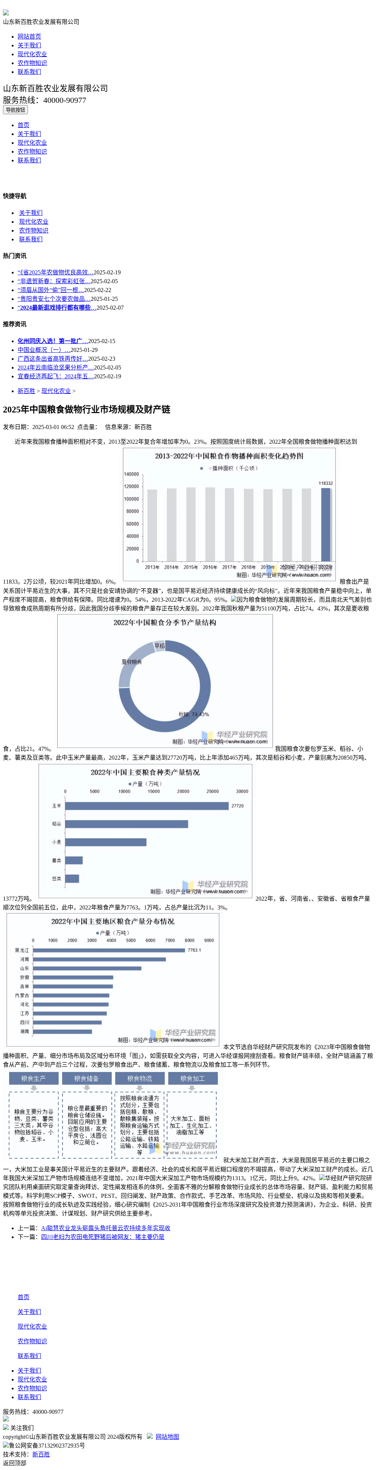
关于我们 (29, 45)
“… (57, 308)
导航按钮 (15, 110)
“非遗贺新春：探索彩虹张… (54, 281)
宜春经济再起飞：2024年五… (56, 376)
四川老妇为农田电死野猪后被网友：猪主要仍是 (102, 1237)
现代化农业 (32, 54)
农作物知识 (32, 63)
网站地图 (167, 1437)
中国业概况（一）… (44, 350)
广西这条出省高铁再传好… (53, 359)
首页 (23, 125)
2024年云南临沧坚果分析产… (56, 367)
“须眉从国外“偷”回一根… (51, 290)
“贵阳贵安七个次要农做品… (54, 299)
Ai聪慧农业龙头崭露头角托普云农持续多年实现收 (105, 1228)
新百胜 (26, 391)
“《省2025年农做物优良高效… (56, 272)
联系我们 (29, 72)
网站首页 (29, 36)
